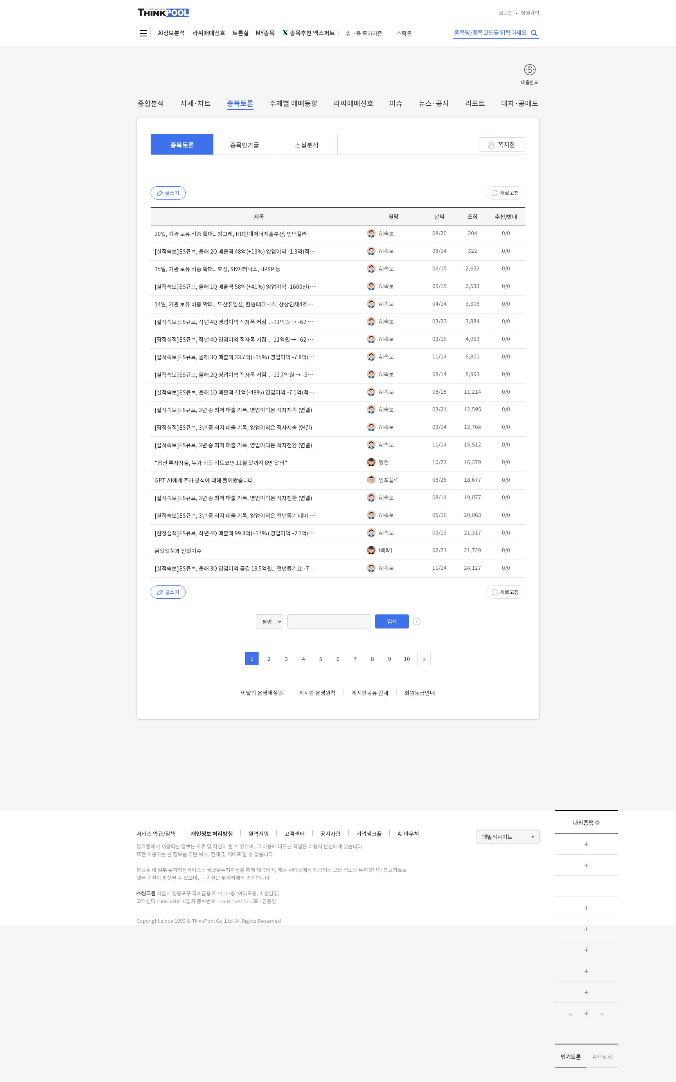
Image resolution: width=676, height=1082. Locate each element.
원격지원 (258, 833)
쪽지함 (506, 144)
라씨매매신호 (208, 33)
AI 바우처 (408, 833)
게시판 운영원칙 (317, 693)
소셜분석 (306, 144)
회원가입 (530, 12)
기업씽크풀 (369, 833)
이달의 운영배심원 (262, 693)
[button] (570, 1014)
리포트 (475, 103)
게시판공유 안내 (370, 693)
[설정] (597, 822)
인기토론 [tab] (571, 1056)
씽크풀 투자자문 (364, 33)
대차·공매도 (519, 103)
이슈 (396, 103)
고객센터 (294, 833)
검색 (392, 621)
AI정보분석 (171, 33)
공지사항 (330, 833)
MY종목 (265, 33)
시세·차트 (195, 103)
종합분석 (151, 103)
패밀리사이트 (497, 837)
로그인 (506, 12)
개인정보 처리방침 (212, 833)
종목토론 (240, 103)
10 (407, 659)
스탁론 (404, 33)
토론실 (240, 33)
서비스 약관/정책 (156, 833)
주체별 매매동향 (294, 103)
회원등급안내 (420, 693)
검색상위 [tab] (602, 1056)
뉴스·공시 (434, 103)
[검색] (534, 33)
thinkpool (164, 12)
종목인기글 (244, 144)
